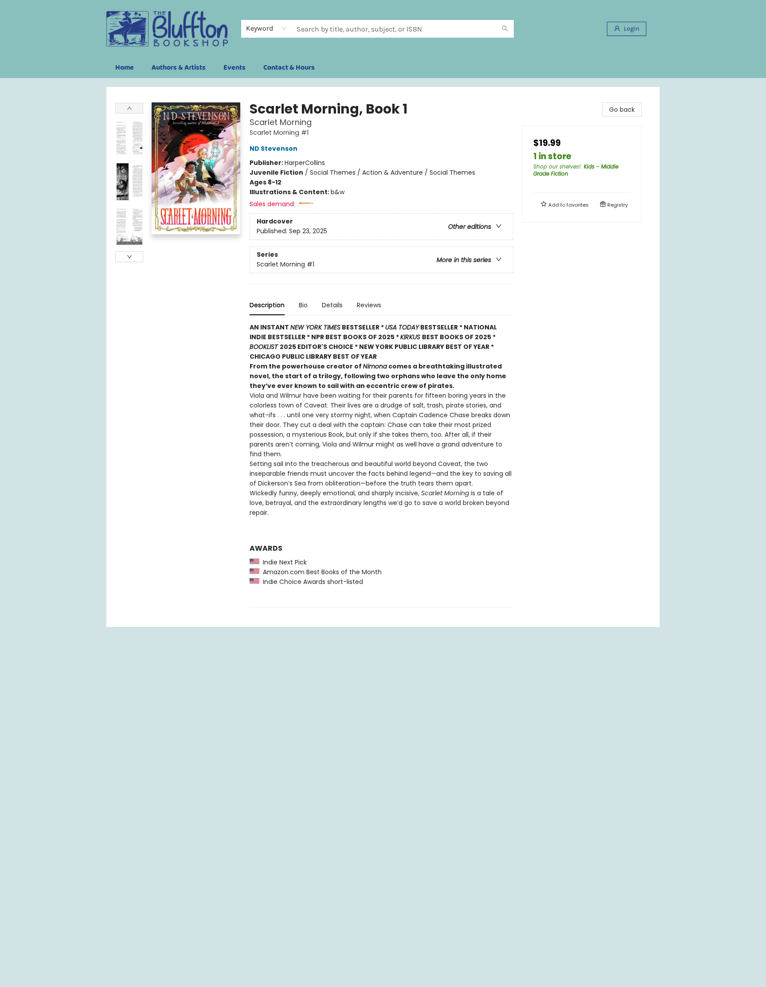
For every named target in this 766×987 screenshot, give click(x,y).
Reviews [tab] (369, 305)
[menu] (383, 68)
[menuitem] (124, 68)
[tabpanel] (381, 464)
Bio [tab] (303, 305)
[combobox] (266, 28)
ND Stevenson (273, 148)
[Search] (505, 29)
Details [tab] (332, 305)
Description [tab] (267, 305)
